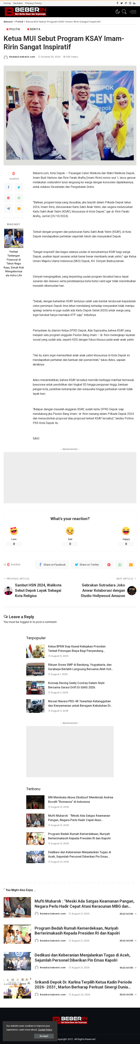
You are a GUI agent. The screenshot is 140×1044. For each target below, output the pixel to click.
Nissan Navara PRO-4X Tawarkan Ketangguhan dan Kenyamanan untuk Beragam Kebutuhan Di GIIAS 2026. (79, 706)
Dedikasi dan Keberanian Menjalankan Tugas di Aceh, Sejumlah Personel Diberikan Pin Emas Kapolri (79, 856)
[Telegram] (8, 208)
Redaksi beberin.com (22, 57)
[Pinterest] (126, 3)
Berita (35, 29)
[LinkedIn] (134, 3)
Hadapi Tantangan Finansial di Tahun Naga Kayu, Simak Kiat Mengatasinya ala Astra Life (14, 263)
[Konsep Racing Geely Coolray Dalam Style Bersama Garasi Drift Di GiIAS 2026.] (35, 688)
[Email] (19, 208)
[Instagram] (130, 3)
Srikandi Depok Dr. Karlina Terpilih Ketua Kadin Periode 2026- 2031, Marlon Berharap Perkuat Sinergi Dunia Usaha (83, 987)
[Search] (123, 11)
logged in (26, 622)
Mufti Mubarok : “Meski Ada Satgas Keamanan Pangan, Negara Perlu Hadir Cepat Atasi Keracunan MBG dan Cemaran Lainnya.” (79, 820)
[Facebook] (117, 3)
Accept (44, 1036)
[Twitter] (122, 3)
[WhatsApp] (19, 198)
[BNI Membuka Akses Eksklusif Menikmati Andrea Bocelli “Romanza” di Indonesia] (35, 802)
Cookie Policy (45, 1029)
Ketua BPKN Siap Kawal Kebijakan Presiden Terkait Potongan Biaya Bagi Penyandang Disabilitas (77, 651)
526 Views (72, 57)
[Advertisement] (70, 477)
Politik (14, 29)
